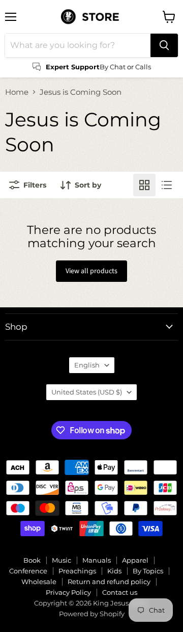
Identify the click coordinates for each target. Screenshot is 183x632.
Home (16, 92)
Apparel (135, 560)
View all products (91, 271)
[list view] (167, 185)
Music (61, 560)
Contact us (119, 592)
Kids (114, 571)
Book (32, 560)
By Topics (148, 571)
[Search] (164, 45)
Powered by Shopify (92, 614)
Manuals (96, 560)
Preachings (77, 571)
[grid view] (144, 185)
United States (86, 392)
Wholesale (38, 581)
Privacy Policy (68, 592)
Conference (28, 571)
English (87, 365)
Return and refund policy (109, 581)
